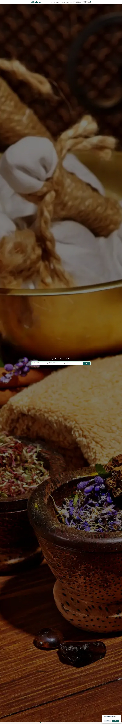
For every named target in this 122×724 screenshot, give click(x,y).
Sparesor (67, 2)
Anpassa (107, 720)
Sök (87, 363)
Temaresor (89, 2)
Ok (115, 720)
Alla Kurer (84, 2)
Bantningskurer (78, 2)
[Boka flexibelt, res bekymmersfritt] (81, 722)
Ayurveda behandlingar (55, 2)
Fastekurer (72, 2)
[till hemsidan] (36, 2)
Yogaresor (63, 2)
